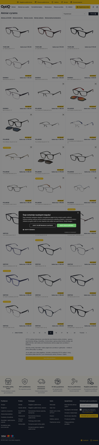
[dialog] (49, 222)
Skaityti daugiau (68, 221)
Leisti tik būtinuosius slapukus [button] (43, 225)
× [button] (78, 212)
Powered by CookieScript (70, 232)
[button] (29, 229)
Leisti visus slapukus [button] (66, 225)
